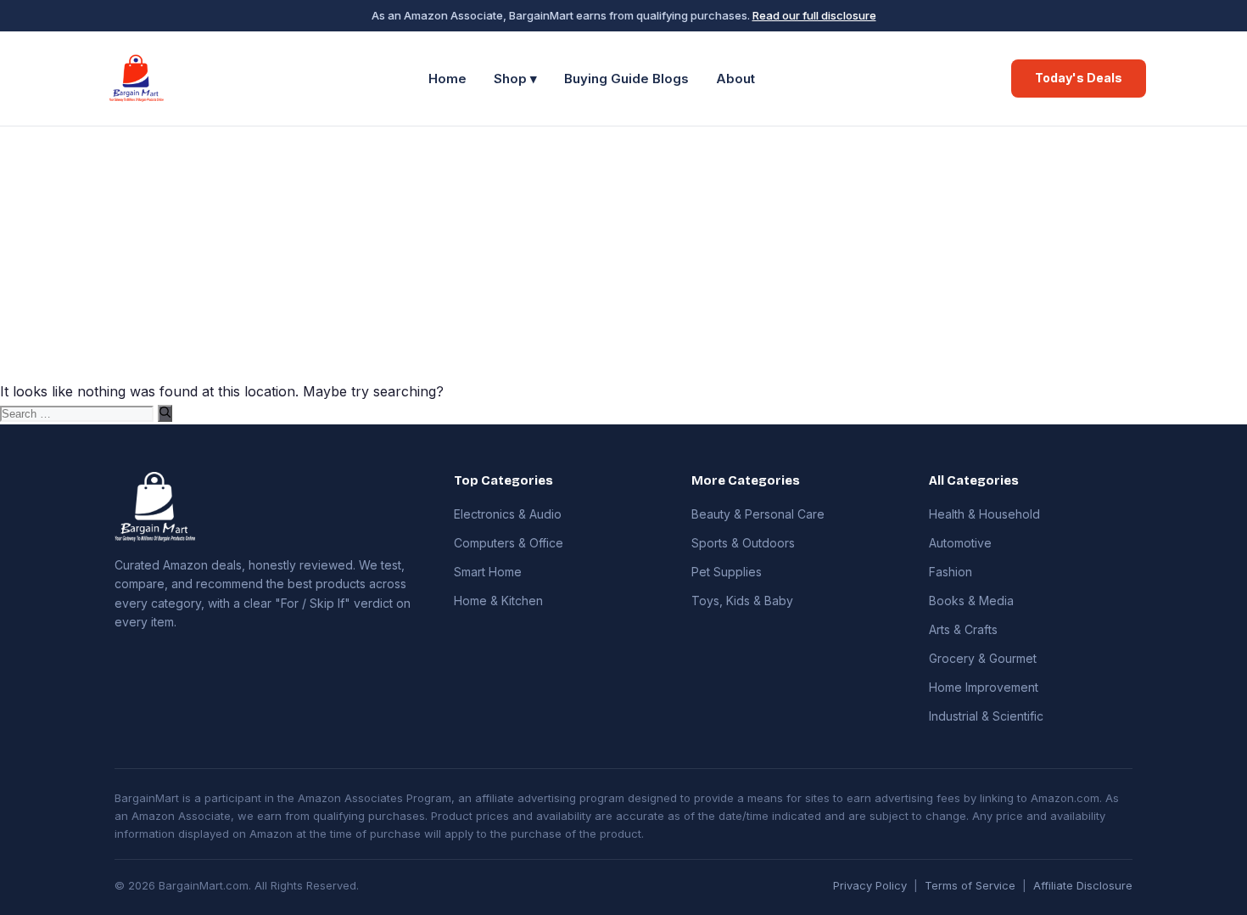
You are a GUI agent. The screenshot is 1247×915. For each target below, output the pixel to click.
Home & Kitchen (498, 600)
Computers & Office (508, 543)
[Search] (165, 413)
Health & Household (984, 514)
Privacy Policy (870, 885)
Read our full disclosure (814, 15)
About (735, 78)
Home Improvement (983, 687)
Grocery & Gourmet (983, 658)
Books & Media (971, 600)
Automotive (960, 543)
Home (447, 78)
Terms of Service (970, 885)
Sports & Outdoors (743, 543)
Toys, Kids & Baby (742, 600)
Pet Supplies (726, 571)
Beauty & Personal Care (758, 514)
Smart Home (488, 571)
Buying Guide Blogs (626, 78)
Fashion (950, 571)
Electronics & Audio (508, 514)
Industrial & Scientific (986, 716)
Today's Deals (1078, 77)
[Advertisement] (623, 254)
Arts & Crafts (963, 629)
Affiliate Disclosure (1082, 885)
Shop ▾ (515, 78)
